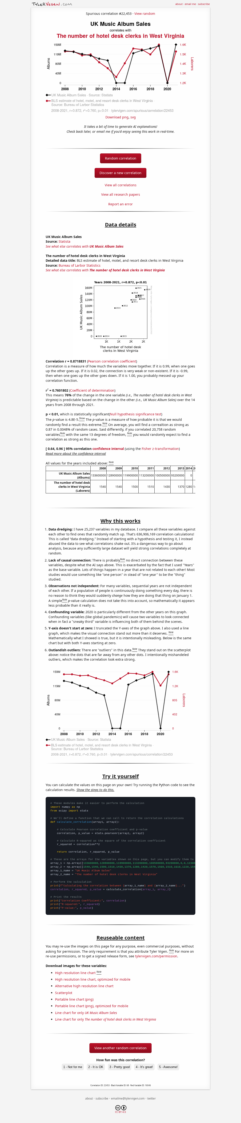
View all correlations (121, 185)
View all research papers (120, 194)
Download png (117, 117)
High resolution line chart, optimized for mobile (92, 979)
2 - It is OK (95, 1067)
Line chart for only (86, 1012)
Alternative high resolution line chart (84, 986)
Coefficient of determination (92, 390)
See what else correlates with (85, 246)
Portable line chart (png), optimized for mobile (91, 1006)
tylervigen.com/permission (156, 956)
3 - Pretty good (119, 1067)
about (179, 4)
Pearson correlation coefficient (112, 361)
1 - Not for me (72, 1067)
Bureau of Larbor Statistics (79, 265)
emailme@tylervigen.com (128, 1098)
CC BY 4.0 (120, 1112)
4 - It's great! (144, 1067)
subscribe (204, 4)
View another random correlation (120, 1048)
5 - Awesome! (168, 1067)
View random (144, 13)
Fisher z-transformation (160, 448)
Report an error (120, 204)
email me (190, 4)
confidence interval (108, 448)
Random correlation (120, 158)
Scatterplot (63, 992)
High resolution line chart (75, 973)
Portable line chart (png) (74, 999)
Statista (64, 241)
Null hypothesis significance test (135, 414)
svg (133, 117)
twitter (151, 1098)
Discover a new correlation (120, 173)
